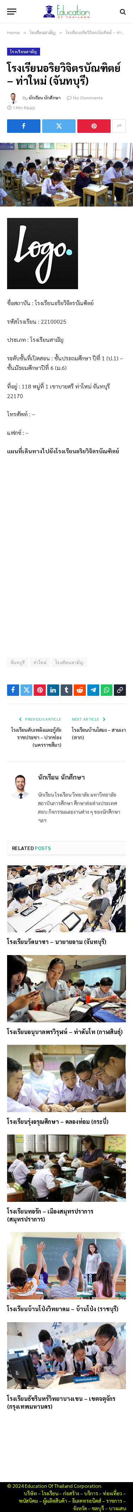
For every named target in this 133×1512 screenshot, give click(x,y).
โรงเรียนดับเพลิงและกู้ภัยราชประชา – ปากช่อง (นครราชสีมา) (36, 737)
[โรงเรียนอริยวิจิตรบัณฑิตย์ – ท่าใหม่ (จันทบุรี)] (66, 175)
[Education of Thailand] (67, 11)
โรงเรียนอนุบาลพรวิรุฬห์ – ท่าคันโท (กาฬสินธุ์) (65, 1032)
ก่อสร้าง (71, 1493)
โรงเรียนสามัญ (23, 51)
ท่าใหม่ (39, 662)
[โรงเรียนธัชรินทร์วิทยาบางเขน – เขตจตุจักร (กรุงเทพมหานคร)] (66, 1355)
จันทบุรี (17, 662)
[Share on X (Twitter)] (59, 126)
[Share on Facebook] (23, 126)
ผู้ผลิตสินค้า (55, 1500)
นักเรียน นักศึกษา (45, 97)
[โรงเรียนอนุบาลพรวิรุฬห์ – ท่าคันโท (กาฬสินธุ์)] (66, 988)
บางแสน (117, 1508)
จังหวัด (80, 1508)
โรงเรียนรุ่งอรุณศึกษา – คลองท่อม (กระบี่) (58, 1121)
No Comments (88, 97)
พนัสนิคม (28, 1500)
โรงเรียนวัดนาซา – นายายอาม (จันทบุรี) (56, 941)
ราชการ (114, 1500)
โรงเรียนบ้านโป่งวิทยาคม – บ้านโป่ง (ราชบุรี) (62, 1309)
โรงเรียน (50, 1493)
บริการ (91, 1493)
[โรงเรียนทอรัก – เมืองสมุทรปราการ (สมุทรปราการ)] (66, 1168)
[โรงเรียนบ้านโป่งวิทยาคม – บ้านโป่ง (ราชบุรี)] (66, 1265)
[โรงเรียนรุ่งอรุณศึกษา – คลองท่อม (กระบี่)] (66, 1078)
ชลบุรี (98, 1508)
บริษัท (30, 1493)
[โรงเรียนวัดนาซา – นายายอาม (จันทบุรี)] (66, 898)
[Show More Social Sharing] (119, 126)
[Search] (122, 12)
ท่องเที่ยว (112, 1493)
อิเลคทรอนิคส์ (86, 1500)
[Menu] (11, 12)
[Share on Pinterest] (94, 126)
